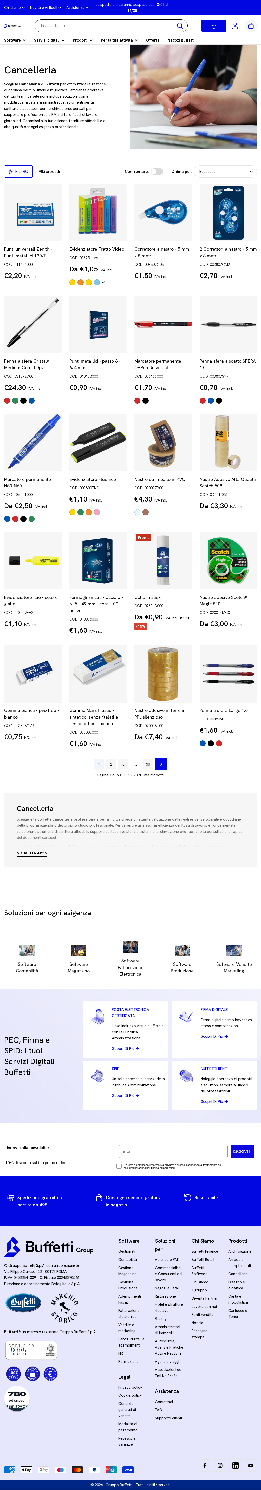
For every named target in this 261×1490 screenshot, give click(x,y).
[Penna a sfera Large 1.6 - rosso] (219, 743)
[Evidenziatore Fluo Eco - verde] (80, 512)
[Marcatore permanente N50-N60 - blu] (7, 519)
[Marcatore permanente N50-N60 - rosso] (15, 519)
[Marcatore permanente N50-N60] (33, 442)
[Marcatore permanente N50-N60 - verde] (32, 519)
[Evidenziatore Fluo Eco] (98, 442)
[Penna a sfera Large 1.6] (228, 674)
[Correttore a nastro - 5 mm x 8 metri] (163, 212)
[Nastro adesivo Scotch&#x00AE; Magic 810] (228, 561)
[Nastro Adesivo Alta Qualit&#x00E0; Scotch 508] (228, 442)
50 (148, 764)
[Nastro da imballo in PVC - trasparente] (137, 512)
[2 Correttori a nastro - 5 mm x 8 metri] (228, 212)
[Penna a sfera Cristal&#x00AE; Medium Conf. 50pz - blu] (32, 401)
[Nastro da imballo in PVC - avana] (145, 512)
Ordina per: (181, 171)
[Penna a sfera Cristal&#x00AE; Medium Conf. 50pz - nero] (23, 401)
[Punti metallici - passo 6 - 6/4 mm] (98, 324)
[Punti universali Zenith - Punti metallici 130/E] (33, 212)
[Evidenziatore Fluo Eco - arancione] (89, 512)
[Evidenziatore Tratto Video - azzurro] (97, 282)
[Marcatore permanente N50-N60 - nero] (23, 519)
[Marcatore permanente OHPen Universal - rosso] (137, 401)
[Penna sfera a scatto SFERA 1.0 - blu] (211, 401)
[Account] (235, 26)
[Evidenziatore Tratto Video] (98, 212)
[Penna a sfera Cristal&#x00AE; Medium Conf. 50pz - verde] (15, 401)
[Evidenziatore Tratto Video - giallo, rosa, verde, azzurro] (89, 282)
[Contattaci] (213, 26)
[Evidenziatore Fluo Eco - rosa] (97, 512)
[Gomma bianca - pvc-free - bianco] (33, 674)
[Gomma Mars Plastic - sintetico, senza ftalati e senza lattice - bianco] (98, 674)
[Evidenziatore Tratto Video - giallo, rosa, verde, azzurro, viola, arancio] (72, 282)
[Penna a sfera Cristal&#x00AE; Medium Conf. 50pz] (33, 324)
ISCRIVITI (242, 1151)
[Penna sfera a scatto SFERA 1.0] (228, 324)
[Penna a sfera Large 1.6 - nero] (211, 743)
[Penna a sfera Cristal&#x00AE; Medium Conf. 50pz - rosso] (7, 401)
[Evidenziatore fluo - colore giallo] (33, 561)
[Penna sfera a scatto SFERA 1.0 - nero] (219, 401)
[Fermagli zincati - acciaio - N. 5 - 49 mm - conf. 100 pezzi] (98, 561)
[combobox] (111, 26)
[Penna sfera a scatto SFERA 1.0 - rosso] (203, 401)
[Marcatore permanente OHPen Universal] (163, 324)
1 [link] (99, 764)
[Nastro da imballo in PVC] (163, 442)
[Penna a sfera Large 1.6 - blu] (203, 743)
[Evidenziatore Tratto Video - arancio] (80, 282)
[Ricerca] (180, 26)
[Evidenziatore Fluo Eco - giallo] (72, 512)
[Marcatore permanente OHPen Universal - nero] (145, 401)
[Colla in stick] (163, 561)
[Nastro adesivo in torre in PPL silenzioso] (163, 674)
